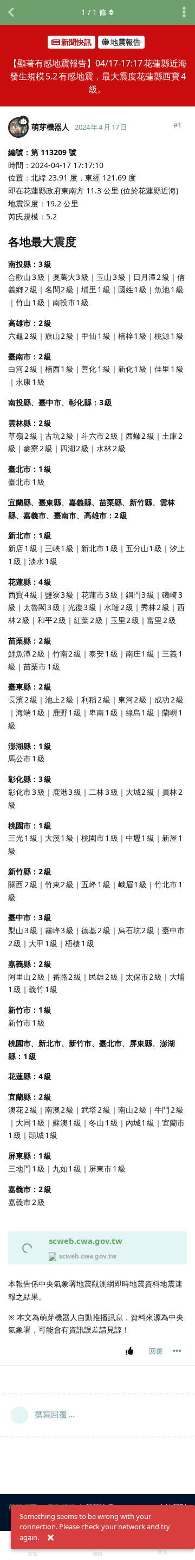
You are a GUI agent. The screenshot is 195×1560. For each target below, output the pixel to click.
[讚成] (131, 1351)
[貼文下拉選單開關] (177, 1351)
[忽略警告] (50, 1538)
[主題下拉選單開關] (184, 12)
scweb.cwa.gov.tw (85, 1240)
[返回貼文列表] (11, 12)
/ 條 (94, 12)
